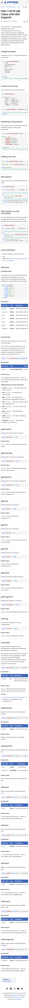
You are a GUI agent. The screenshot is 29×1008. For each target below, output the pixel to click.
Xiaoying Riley (17, 999)
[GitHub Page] (7, 989)
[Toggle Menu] (2, 2)
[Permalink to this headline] (13, 17)
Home (2, 7)
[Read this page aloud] (24, 21)
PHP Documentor (16, 997)
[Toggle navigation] (26, 2)
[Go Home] (11, 2)
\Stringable (10, 260)
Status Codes (7, 980)
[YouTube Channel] (18, 989)
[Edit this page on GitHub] (27, 21)
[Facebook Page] (11, 989)
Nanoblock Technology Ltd (18, 995)
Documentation (10, 7)
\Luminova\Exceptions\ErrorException (13, 697)
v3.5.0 (18, 7)
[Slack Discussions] (22, 989)
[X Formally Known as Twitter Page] (14, 989)
